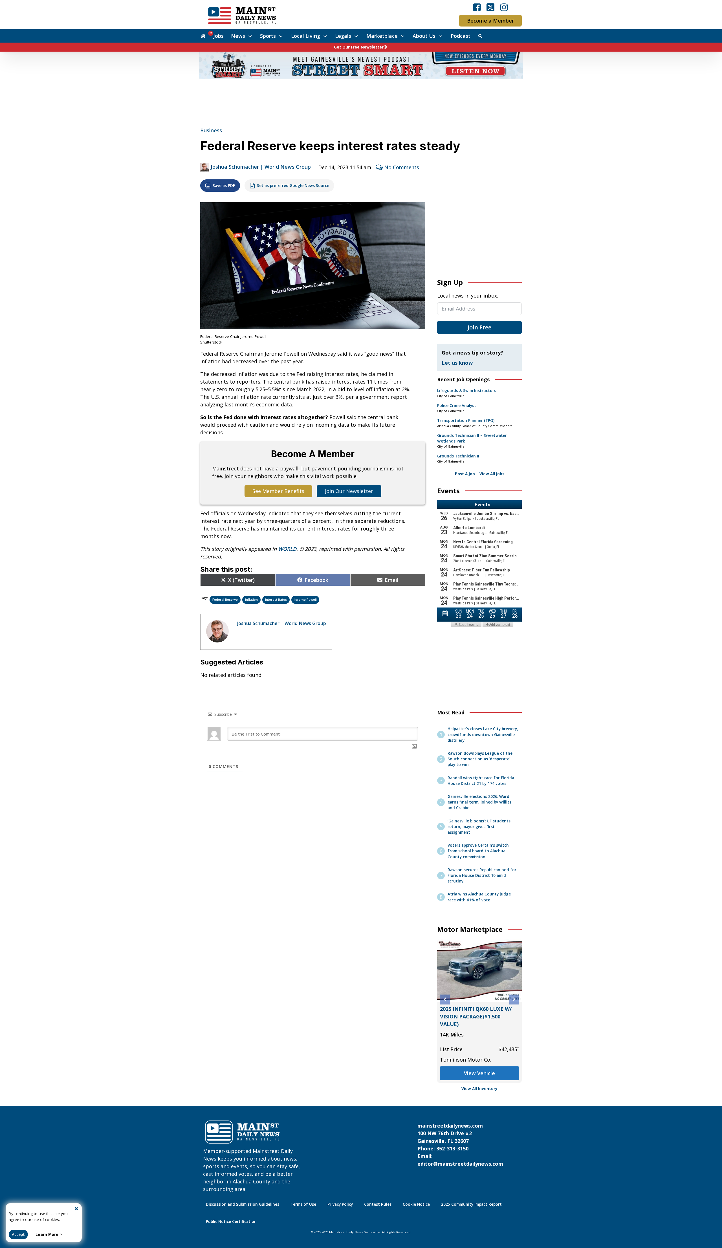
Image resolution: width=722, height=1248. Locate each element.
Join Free (479, 327)
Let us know (457, 362)
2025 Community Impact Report (471, 1204)
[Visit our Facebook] (476, 7)
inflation (251, 599)
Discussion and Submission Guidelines (242, 1204)
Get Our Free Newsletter (359, 47)
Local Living (305, 35)
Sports (268, 35)
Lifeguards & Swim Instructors (466, 390)
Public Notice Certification (231, 1221)
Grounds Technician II (458, 456)
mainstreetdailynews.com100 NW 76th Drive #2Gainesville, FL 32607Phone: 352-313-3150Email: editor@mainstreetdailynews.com (460, 1144)
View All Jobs (491, 473)
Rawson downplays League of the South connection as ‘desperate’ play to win (480, 759)
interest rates (276, 599)
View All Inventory (479, 1088)
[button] (445, 999)
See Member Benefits (278, 491)
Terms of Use (303, 1204)
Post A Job (465, 473)
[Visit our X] (490, 7)
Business (211, 130)
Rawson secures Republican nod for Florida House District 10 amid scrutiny (482, 875)
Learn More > (49, 1234)
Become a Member (490, 20)
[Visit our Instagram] (504, 7)
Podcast (460, 35)
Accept (18, 1234)
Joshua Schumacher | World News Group (261, 166)
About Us (424, 35)
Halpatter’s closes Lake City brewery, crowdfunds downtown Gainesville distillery (483, 734)
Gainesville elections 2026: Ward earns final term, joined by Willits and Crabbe (479, 802)
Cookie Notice (416, 1204)
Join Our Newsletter (349, 491)
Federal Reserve (225, 599)
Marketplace (382, 35)
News (238, 35)
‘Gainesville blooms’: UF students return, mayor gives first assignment (479, 826)
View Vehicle (479, 1073)
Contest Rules (377, 1204)
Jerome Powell (305, 599)
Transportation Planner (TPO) (465, 420)
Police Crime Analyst (456, 405)
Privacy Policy (340, 1204)
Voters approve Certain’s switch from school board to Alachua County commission (478, 851)
